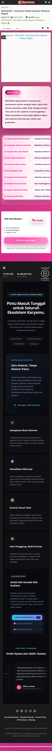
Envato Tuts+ (41, 717)
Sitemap (31, 720)
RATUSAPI (4, 7)
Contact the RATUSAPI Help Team (26, 258)
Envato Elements (12, 717)
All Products (22, 720)
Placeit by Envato (27, 717)
